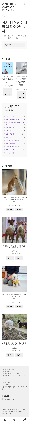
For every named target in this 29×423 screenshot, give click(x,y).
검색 (14, 420)
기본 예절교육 (10, 127)
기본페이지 (9, 131)
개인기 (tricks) (10, 116)
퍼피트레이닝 (10, 153)
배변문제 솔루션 (10, 137)
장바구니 (7, 90)
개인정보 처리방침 (9, 399)
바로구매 (7, 94)
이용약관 (6, 396)
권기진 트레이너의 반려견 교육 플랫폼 (9, 7)
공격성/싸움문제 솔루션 (13, 119)
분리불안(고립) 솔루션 (12, 140)
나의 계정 (5, 420)
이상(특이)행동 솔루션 (12, 146)
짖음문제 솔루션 (10, 150)
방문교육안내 (10, 134)
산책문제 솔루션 (10, 143)
